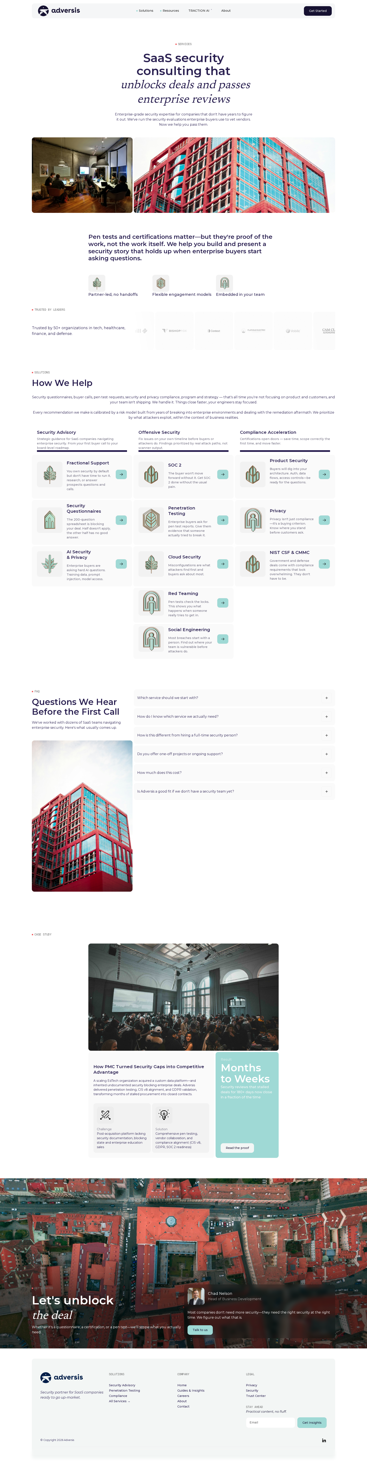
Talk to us (200, 1330)
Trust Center (256, 1396)
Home (182, 1385)
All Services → (119, 1401)
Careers (183, 1396)
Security (252, 1390)
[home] (82, 10)
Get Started (318, 11)
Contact (183, 1406)
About (226, 11)
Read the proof (237, 1148)
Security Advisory (122, 1385)
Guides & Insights (191, 1390)
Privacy (251, 1385)
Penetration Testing (124, 1390)
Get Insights (312, 1423)
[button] (145, 11)
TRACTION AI (198, 11)
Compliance (118, 1396)
